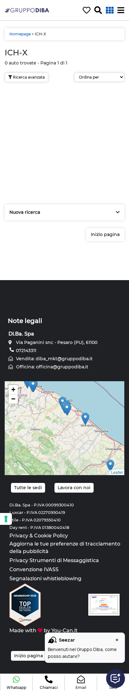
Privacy (18, 536)
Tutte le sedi (28, 487)
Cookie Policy (51, 536)
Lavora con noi (74, 487)
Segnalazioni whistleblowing (45, 579)
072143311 (25, 350)
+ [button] (13, 389)
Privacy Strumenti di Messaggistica (54, 560)
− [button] (13, 399)
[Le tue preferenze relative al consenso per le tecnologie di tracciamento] (6, 519)
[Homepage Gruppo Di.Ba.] (27, 10)
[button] (16, 682)
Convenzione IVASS (34, 569)
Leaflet (117, 472)
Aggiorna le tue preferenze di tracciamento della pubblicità (64, 547)
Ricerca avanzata (28, 77)
